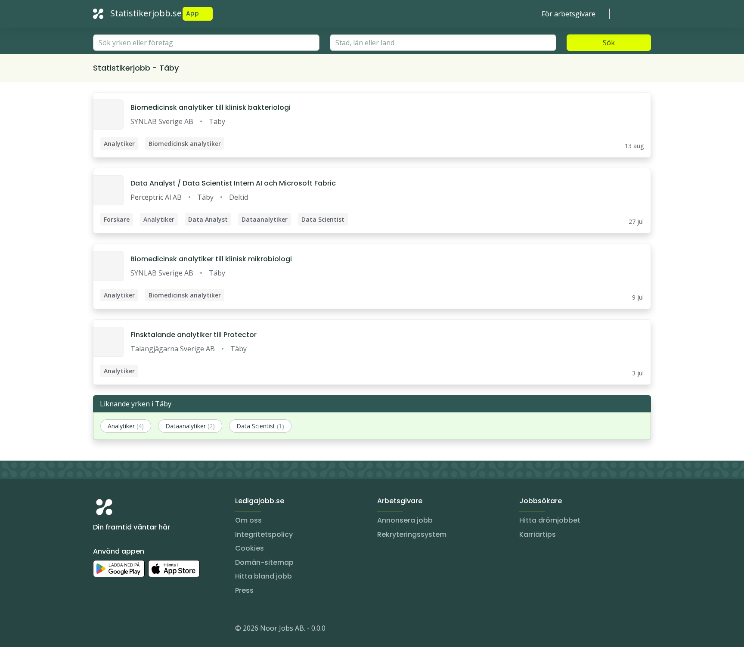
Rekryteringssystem (411, 534)
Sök (609, 42)
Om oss (248, 520)
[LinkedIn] (117, 630)
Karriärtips (537, 534)
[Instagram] (100, 630)
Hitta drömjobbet (549, 520)
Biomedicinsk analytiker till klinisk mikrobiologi (211, 259)
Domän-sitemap (264, 562)
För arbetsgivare (568, 14)
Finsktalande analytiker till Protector (193, 335)
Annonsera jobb (405, 520)
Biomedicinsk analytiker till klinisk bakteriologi (210, 107)
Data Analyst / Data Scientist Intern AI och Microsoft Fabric (233, 183)
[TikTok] (151, 630)
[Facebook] (134, 630)
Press (244, 590)
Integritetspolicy (264, 534)
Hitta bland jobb (263, 576)
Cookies (249, 548)
